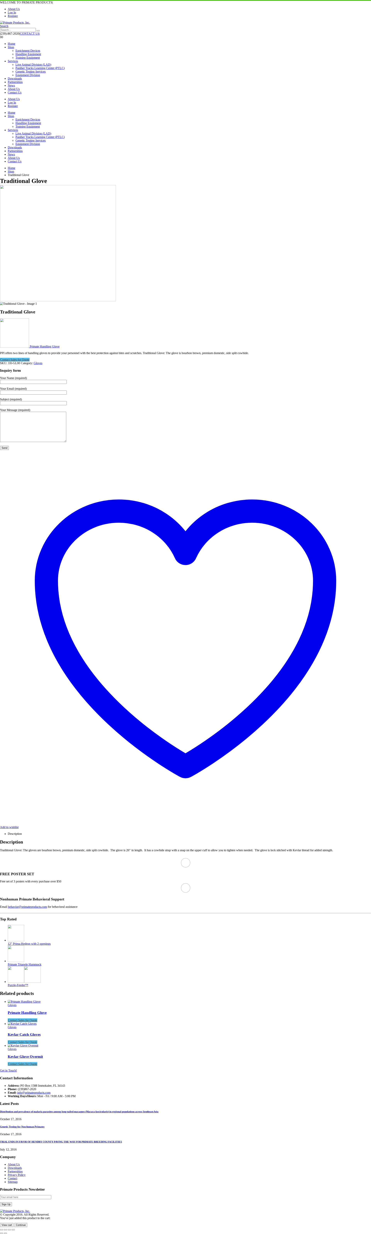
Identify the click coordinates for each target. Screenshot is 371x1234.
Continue (21, 1225)
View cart (7, 1225)
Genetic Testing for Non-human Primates (22, 1126)
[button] (4, 26)
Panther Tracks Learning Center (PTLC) (40, 68)
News (11, 85)
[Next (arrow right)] (5, 1233)
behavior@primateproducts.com (27, 906)
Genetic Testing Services (30, 71)
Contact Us (14, 92)
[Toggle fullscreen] (5, 1229)
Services (13, 61)
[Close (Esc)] (13, 1229)
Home (11, 43)
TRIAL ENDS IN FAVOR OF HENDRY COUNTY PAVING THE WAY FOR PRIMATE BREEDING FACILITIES (61, 1141)
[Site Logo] (15, 22)
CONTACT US (30, 33)
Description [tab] (15, 833)
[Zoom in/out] (1, 1229)
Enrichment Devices (27, 50)
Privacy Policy (17, 1175)
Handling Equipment (28, 54)
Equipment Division (27, 75)
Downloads (15, 78)
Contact (12, 1178)
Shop (11, 47)
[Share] (9, 1229)
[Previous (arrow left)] (1, 1233)
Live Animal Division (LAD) (33, 64)
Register (13, 16)
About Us (14, 9)
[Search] (38, 30)
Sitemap (13, 1181)
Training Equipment (27, 57)
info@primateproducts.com (33, 1092)
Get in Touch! (8, 1070)
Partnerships (15, 82)
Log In (12, 12)
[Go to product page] (189, 933)
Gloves (38, 363)
